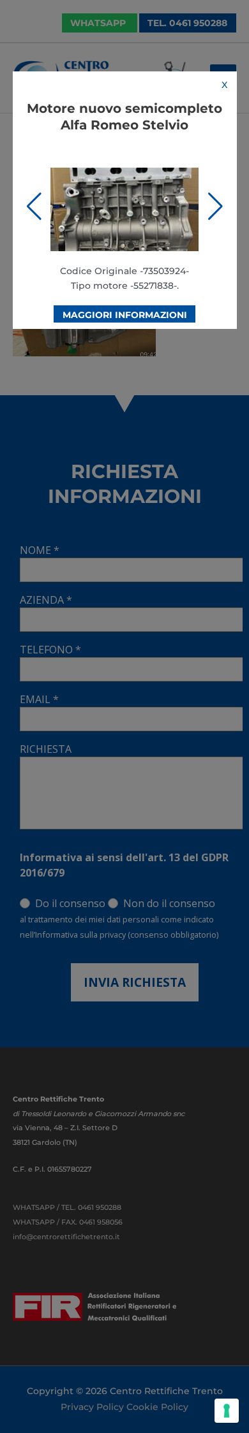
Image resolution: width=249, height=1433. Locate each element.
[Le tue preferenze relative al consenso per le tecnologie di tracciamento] (227, 1411)
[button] (34, 207)
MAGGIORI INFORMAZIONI (125, 315)
